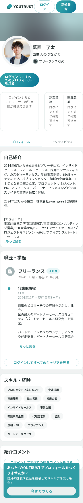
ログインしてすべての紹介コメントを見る (41, 462)
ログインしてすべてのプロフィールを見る (18, 80)
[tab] (21, 141)
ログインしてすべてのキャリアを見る (41, 362)
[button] (41, 27)
